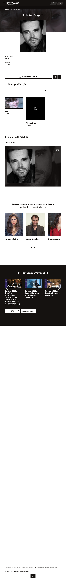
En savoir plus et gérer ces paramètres (17, 571)
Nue (6, 111)
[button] (57, 151)
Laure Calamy (54, 239)
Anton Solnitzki (33, 239)
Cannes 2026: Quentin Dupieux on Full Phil (52, 293)
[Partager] (55, 77)
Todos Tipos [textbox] (22, 91)
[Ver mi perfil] (60, 3)
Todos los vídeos (28, 311)
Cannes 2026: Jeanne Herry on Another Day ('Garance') (32, 294)
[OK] (33, 576)
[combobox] (32, 91)
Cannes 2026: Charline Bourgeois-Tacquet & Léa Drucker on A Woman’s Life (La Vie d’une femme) (12, 297)
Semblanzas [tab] (10, 143)
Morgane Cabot (11, 239)
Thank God (31, 123)
